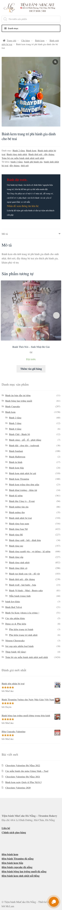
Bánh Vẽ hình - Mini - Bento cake (26, 590)
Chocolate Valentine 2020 (18, 787)
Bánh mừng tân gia (18, 506)
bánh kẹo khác (12, 601)
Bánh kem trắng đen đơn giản (24, 484)
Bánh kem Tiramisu (19, 479)
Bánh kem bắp (16, 467)
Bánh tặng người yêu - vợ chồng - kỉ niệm (29, 551)
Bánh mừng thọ (17, 512)
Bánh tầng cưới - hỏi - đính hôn (25, 540)
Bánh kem (39, 40)
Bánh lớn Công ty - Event (22, 501)
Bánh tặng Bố (16, 534)
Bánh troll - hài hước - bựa (22, 585)
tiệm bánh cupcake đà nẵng (17, 867)
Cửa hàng (25, 40)
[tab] (31, 234)
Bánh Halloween (17, 456)
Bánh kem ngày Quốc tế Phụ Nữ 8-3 (23, 782)
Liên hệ (6, 828)
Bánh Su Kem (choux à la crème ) (22, 612)
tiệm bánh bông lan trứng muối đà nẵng (24, 871)
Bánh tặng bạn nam (19, 523)
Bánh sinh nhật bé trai (20, 518)
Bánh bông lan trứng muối (18, 401)
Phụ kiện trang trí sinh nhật (23, 635)
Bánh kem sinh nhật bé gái (22, 473)
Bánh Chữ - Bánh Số (19, 434)
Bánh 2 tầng (19, 150)
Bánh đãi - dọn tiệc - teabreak (24, 445)
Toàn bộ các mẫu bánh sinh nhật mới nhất (23, 158)
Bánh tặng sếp (16, 557)
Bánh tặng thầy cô (18, 568)
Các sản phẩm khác (15, 618)
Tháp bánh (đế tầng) (15, 651)
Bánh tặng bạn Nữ (18, 529)
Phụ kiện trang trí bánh (21, 629)
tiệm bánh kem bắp (12, 863)
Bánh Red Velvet (13, 607)
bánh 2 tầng (17, 161)
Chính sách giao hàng (14, 832)
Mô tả (5, 233)
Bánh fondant (16, 451)
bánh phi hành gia (33, 161)
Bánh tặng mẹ (16, 546)
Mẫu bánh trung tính (20, 596)
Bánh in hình (15, 462)
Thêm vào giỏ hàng (31, 369)
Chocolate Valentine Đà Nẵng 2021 (22, 776)
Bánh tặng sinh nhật (17, 154)
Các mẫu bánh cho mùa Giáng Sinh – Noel (26, 771)
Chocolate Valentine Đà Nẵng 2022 (22, 765)
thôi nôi (25, 165)
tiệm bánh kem (10, 854)
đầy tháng (15, 165)
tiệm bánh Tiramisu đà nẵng (18, 858)
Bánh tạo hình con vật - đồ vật (24, 573)
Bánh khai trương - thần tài (23, 490)
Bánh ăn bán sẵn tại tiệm (18, 395)
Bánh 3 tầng (15, 423)
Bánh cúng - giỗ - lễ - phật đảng (25, 440)
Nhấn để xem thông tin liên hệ (23, 206)
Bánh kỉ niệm (16, 495)
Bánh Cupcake (12, 406)
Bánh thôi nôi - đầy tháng (41, 154)
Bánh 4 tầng (15, 429)
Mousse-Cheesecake (15, 640)
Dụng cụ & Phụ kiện (15, 623)
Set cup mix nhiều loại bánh (19, 646)
